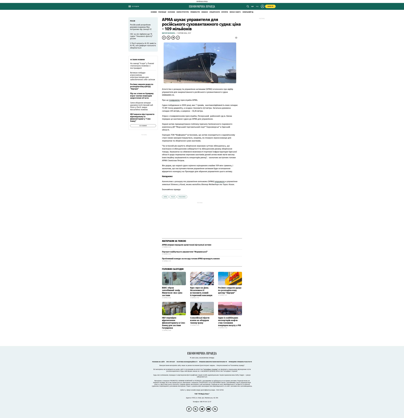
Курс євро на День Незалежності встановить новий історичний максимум (201, 291)
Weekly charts (235, 12)
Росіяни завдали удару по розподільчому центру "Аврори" (229, 290)
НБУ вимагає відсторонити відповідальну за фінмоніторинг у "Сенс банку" (142, 117)
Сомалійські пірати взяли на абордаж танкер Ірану (199, 320)
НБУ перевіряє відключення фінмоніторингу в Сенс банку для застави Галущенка (173, 323)
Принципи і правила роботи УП (240, 362)
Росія (173, 197)
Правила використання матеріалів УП (213, 362)
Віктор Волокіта (168, 33)
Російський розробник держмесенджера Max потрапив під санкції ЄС (141, 27)
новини (154, 12)
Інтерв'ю (224, 12)
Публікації (162, 12)
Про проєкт (170, 362)
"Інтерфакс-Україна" (210, 369)
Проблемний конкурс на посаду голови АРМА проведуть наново (191, 258)
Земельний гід (247, 12)
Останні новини (137, 60)
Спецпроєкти (214, 12)
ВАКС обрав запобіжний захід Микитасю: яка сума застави (172, 291)
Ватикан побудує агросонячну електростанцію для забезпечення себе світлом (142, 76)
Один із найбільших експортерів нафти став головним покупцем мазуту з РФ (229, 322)
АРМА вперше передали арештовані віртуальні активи (186, 245)
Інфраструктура (183, 12)
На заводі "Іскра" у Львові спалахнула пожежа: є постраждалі (142, 65)
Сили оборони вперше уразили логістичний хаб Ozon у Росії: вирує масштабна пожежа (141, 106)
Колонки (171, 12)
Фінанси (204, 12)
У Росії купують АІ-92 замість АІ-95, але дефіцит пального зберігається (143, 45)
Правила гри (195, 12)
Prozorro (182, 197)
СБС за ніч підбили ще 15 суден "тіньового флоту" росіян (141, 36)
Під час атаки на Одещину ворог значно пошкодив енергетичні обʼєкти (141, 95)
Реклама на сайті (158, 362)
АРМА (165, 197)
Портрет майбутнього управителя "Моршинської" (185, 252)
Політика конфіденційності (187, 362)
